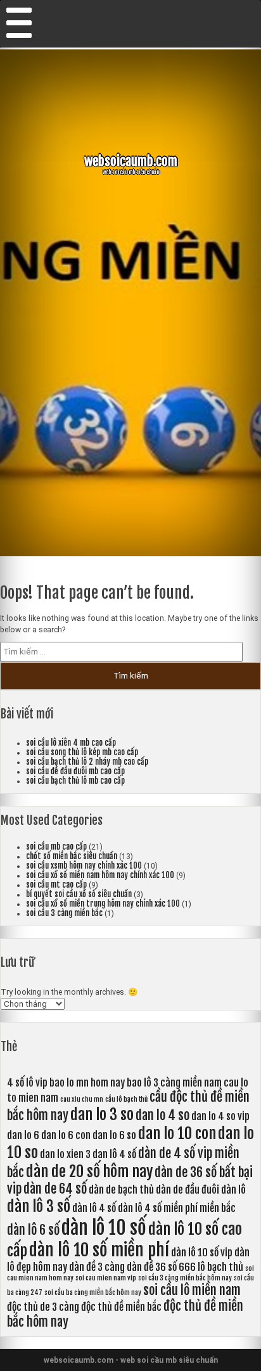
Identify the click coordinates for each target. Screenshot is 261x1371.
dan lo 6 (23, 1135)
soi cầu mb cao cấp (56, 846)
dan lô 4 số (114, 1154)
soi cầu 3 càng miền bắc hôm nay (185, 1277)
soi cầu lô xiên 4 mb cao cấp (71, 743)
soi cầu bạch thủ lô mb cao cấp (75, 781)
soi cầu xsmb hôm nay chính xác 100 (84, 865)
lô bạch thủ (220, 1267)
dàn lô (233, 1189)
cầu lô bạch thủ (126, 1099)
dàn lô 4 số (94, 1208)
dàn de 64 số (55, 1189)
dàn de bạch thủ (121, 1189)
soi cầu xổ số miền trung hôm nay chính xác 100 (103, 904)
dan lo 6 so (114, 1135)
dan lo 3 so (102, 1114)
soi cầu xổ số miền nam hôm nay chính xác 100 (100, 875)
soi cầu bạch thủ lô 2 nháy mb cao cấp (87, 762)
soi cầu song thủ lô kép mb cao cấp (82, 752)
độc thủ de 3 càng (43, 1307)
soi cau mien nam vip (105, 1277)
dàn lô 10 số (103, 1227)
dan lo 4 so (162, 1115)
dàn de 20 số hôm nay (89, 1171)
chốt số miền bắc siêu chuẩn (71, 856)
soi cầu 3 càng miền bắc (64, 913)
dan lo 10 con (177, 1133)
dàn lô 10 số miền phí (99, 1250)
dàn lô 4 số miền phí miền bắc (177, 1208)
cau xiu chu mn (81, 1099)
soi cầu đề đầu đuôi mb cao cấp (75, 771)
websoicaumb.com (130, 161)
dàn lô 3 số (38, 1206)
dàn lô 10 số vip (201, 1252)
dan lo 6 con (66, 1135)
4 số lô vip (27, 1082)
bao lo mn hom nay (87, 1082)
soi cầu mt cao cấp (56, 885)
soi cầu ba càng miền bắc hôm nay (92, 1292)
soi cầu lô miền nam (192, 1290)
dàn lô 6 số (33, 1230)
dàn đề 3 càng (97, 1267)
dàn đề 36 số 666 (161, 1267)
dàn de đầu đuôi (187, 1189)
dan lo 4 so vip (220, 1116)
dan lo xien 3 (65, 1154)
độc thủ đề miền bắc (121, 1307)
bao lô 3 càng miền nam (174, 1082)
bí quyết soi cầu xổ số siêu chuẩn (79, 894)
